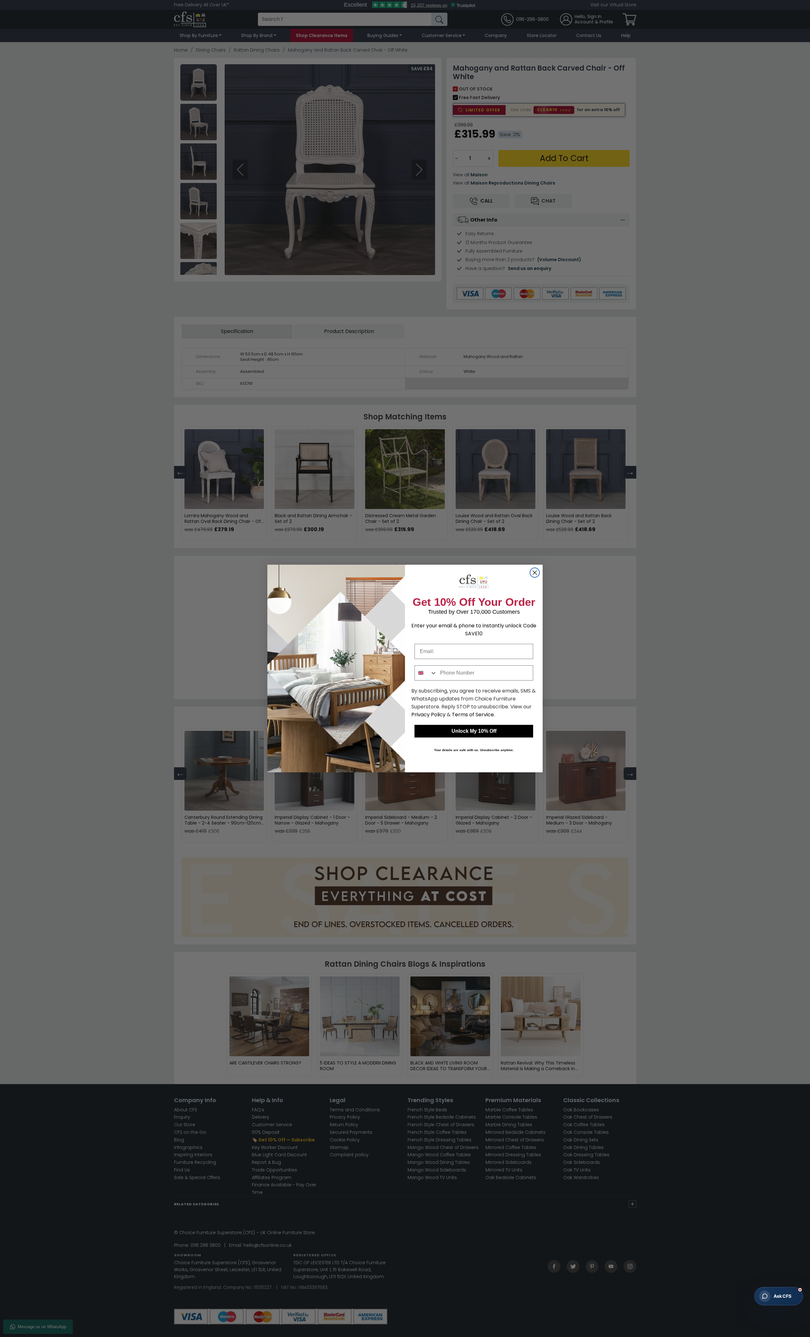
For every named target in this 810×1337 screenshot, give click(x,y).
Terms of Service (473, 714)
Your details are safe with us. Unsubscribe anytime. (474, 750)
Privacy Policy (428, 714)
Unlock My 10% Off (474, 731)
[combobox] (426, 673)
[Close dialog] (534, 572)
